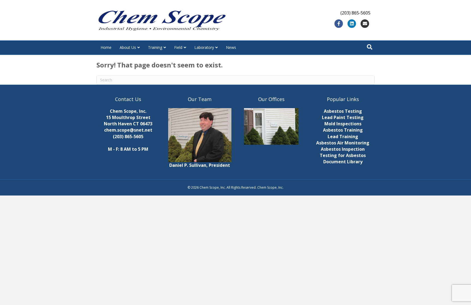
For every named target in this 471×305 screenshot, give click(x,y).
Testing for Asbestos (343, 155)
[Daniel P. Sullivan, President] (200, 135)
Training (155, 47)
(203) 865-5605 (128, 137)
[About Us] (271, 126)
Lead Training (343, 137)
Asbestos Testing (343, 111)
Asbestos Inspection (343, 149)
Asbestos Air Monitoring (342, 143)
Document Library (343, 162)
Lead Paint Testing (343, 117)
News (231, 47)
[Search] (370, 47)
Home (106, 47)
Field (178, 47)
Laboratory (204, 47)
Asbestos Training (343, 130)
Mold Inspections (342, 124)
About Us (128, 47)
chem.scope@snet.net (128, 130)
